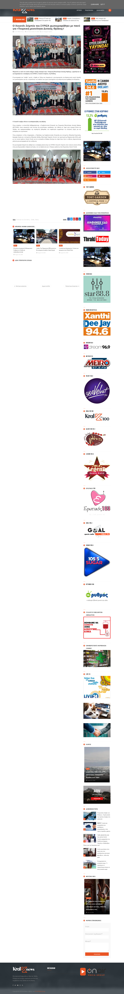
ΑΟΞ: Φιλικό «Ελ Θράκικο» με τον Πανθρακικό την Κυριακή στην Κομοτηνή (43, 20)
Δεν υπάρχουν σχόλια (46, 31)
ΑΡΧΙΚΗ (79, 10)
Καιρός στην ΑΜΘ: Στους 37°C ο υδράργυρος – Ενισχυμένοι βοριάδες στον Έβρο (96, 774)
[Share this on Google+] (74, 219)
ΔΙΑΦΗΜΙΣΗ (100, 10)
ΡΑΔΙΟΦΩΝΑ (89, 10)
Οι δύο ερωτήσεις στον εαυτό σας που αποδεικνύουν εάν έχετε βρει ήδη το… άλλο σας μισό (103, 853)
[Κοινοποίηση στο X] (71, 219)
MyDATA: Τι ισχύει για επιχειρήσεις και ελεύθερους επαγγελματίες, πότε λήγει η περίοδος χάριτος (103, 827)
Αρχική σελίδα (46, 286)
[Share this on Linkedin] (80, 219)
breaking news (20, 19)
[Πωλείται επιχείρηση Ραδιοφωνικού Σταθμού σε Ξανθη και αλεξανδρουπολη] (22, 250)
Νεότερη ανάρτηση (21, 286)
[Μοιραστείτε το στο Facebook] (68, 219)
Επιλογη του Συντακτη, (23, 219)
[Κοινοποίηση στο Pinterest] (77, 219)
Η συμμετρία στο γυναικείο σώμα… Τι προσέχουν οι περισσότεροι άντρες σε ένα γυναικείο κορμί (103, 865)
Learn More (95, 4)
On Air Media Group (40, 991)
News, (37, 219)
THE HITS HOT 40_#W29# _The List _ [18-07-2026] (96, 908)
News (93, 18)
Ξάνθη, (33, 219)
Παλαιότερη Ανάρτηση (71, 286)
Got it (103, 4)
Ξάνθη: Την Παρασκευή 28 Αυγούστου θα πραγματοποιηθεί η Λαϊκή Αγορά (46, 249)
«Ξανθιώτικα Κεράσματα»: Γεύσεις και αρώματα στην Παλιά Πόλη (68, 249)
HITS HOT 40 (90, 903)
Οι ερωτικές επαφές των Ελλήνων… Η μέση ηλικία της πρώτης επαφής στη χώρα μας (103, 816)
